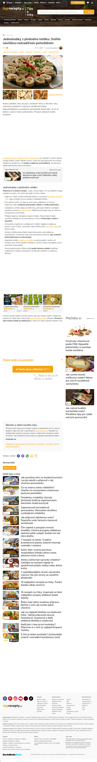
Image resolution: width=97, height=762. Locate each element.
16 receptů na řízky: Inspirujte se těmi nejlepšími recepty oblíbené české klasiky (41, 595)
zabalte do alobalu (26, 240)
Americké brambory (86, 717)
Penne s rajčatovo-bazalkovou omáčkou (14, 739)
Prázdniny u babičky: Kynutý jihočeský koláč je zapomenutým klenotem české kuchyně (39, 500)
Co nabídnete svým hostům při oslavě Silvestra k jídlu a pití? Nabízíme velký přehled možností (40, 175)
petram (25, 311)
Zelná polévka (56, 719)
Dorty (65, 726)
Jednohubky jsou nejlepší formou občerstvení (21, 158)
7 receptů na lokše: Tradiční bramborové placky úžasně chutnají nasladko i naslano (40, 542)
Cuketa (40, 19)
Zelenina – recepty (24, 717)
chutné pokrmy (42, 431)
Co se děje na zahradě (15, 719)
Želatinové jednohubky (31, 307)
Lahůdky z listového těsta (47, 444)
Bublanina (14, 732)
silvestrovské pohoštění (11, 52)
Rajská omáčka (56, 728)
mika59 (45, 311)
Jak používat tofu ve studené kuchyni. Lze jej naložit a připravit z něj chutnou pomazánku (42, 480)
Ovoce (70, 726)
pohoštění (29, 52)
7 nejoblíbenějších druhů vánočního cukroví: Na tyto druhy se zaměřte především (40, 575)
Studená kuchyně (77, 19)
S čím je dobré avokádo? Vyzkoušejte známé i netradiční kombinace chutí (41, 636)
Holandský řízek (36, 730)
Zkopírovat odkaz (36, 455)
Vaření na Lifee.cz (42, 701)
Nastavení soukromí (58, 699)
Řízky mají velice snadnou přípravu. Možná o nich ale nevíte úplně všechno (40, 605)
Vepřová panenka (89, 719)
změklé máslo (25, 210)
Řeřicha (5, 719)
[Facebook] (5, 698)
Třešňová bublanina (76, 719)
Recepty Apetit (41, 705)
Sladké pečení (15, 22)
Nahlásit (68, 709)
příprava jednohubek (38, 318)
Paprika (26, 19)
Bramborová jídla (44, 724)
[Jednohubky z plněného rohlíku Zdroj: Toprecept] (10, 94)
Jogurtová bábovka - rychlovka (12, 747)
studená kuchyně (54, 52)
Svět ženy (40, 707)
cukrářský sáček (51, 226)
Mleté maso (24, 724)
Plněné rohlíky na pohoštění (18, 360)
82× (4, 48)
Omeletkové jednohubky (51, 307)
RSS (67, 701)
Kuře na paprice (53, 730)
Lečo (77, 730)
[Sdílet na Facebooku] (18, 455)
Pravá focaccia (33, 719)
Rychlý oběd (6, 732)
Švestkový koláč (22, 732)
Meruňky (53, 19)
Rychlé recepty (78, 724)
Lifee (83, 709)
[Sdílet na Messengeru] (22, 455)
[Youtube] (20, 698)
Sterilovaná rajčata (28, 728)
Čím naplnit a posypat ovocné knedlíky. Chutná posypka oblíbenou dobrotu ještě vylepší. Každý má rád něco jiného (41, 531)
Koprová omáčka (25, 730)
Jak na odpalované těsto (72, 717)
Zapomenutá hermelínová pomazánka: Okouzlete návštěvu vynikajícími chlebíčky (39, 510)
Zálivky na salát (65, 719)
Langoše (61, 730)
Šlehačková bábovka (44, 719)
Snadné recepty (89, 724)
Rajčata (60, 19)
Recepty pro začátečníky (66, 724)
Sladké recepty (15, 726)
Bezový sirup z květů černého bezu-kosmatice (16, 749)
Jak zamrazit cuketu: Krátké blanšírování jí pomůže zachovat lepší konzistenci (78, 746)
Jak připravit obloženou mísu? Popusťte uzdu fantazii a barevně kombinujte (39, 520)
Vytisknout (31, 455)
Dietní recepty (25, 726)
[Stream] (26, 698)
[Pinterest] (10, 698)
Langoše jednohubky (11, 307)
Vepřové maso (33, 724)
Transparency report (72, 711)
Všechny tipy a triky (55, 169)
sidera (5, 311)
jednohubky (37, 52)
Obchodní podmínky (58, 707)
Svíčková (25, 719)
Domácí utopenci (33, 732)
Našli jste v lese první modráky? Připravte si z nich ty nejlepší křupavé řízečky (41, 627)
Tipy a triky (30, 11)
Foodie (68, 707)
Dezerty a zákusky (58, 717)
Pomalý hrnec (54, 724)
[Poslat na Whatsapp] (27, 455)
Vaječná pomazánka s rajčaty (11, 741)
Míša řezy (44, 730)
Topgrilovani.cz (86, 703)
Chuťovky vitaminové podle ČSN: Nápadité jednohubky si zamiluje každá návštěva (78, 346)
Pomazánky (31, 444)
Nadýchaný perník (85, 730)
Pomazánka (88, 19)
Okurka (20, 19)
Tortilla (50, 717)
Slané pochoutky (12, 446)
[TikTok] (31, 698)
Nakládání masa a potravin (39, 717)
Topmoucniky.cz (87, 701)
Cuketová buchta (70, 730)
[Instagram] (15, 698)
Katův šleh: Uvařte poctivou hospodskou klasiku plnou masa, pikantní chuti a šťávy (39, 552)
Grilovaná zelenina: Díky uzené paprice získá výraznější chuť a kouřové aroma (79, 739)
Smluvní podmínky (57, 709)
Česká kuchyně (35, 726)
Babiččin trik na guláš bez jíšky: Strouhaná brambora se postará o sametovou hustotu (78, 743)
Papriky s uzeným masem (10, 745)
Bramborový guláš (67, 728)
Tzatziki (6, 721)
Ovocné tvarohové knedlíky (43, 728)
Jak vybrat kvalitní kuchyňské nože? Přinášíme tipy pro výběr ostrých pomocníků (79, 413)
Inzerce (68, 699)
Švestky (33, 19)
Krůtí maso (17, 724)
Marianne (85, 705)
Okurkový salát (15, 730)
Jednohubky (20, 444)
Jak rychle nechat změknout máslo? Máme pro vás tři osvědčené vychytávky (79, 379)
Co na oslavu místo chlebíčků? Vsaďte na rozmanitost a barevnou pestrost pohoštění (40, 490)
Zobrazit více (90, 318)
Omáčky (6, 22)
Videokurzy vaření (42, 703)
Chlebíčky (10, 444)
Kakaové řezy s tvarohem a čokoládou (45, 739)
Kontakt (68, 713)
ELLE (83, 707)
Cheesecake (77, 728)
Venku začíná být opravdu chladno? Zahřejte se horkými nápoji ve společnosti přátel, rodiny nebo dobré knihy (41, 564)
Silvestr (22, 52)
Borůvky (67, 19)
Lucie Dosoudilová (52, 48)
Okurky (46, 19)
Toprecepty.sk (86, 699)
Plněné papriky (17, 728)
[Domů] (4, 35)
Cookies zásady (56, 705)
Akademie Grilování (10, 19)
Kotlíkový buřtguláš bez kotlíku (43, 741)
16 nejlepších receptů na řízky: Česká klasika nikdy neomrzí (41, 583)
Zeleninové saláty (46, 726)
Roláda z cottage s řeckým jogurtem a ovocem (16, 743)
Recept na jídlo (41, 699)
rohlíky (45, 52)
